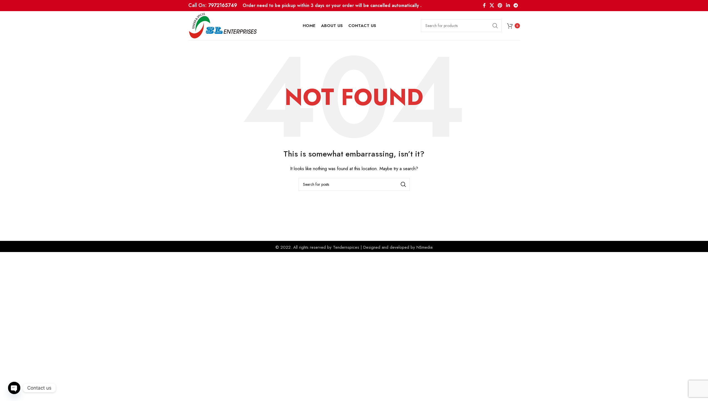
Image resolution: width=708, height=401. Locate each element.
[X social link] (492, 5)
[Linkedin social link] (508, 5)
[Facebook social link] (484, 5)
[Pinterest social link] (500, 5)
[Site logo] (223, 25)
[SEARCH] (495, 25)
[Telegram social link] (516, 5)
